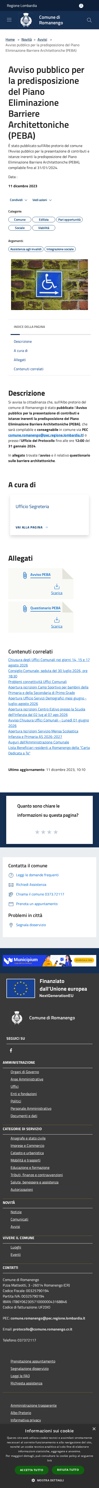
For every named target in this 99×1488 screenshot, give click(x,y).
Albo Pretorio (21, 1412)
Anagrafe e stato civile (28, 1138)
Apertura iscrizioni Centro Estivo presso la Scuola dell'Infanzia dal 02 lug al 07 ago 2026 (46, 711)
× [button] (94, 1429)
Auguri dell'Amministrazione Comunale (38, 742)
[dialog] (49, 1456)
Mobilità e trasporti (26, 1160)
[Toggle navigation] (9, 19)
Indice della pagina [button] (29, 326)
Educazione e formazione (30, 1167)
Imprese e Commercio (27, 1145)
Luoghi (16, 1247)
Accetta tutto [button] (31, 1470)
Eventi (16, 1254)
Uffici (15, 1086)
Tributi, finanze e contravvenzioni (37, 1175)
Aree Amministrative (27, 1079)
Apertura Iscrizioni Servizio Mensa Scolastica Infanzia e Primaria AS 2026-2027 (43, 733)
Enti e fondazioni (24, 1093)
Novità (26, 39)
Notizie (16, 1212)
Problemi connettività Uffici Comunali (37, 681)
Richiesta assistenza (26, 1383)
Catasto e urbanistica (27, 1153)
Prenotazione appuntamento (33, 1361)
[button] (49, 1480)
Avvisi (42, 39)
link (49, 1460)
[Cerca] (89, 20)
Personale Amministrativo (31, 1108)
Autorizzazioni (22, 1189)
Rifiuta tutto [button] (68, 1470)
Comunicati (19, 1219)
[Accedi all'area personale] (81, 5)
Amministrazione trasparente (34, 1405)
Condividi (16, 199)
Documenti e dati (24, 1115)
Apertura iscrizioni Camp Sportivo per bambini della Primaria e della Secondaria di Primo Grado (48, 689)
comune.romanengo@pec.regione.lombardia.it (45, 435)
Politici (16, 1101)
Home (10, 39)
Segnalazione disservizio (30, 1368)
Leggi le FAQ (20, 1376)
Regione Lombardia (22, 5)
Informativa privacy (26, 1420)
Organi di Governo (25, 1072)
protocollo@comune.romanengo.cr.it (42, 1329)
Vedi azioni (40, 199)
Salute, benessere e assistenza (34, 1182)
